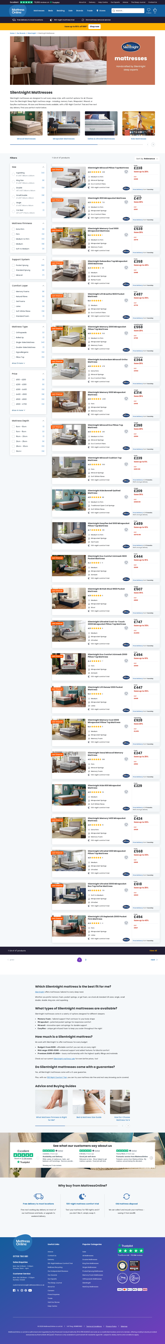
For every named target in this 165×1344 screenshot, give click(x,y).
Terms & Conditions (94, 1326)
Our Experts (115, 2)
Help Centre (103, 2)
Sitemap (124, 1326)
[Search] (113, 10)
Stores (102, 10)
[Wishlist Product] (126, 172)
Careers (51, 1290)
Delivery (92, 2)
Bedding (61, 10)
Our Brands (21, 33)
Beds (50, 10)
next (153, 959)
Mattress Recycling (55, 1267)
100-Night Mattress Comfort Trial (60, 1263)
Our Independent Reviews (58, 1271)
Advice (125, 2)
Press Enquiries (54, 1294)
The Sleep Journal (138, 2)
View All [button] (153, 950)
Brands (79, 10)
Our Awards (52, 1275)
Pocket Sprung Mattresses (92, 1271)
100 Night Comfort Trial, (57, 1077)
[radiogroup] (28, 192)
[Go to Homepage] (17, 11)
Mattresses (39, 10)
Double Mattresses (89, 1259)
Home (12, 33)
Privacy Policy (111, 1326)
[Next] (153, 144)
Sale (70, 10)
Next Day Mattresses (90, 1287)
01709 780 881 (20, 1256)
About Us (82, 2)
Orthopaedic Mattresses (92, 1279)
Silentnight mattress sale (64, 1059)
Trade (90, 10)
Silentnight (32, 33)
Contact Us (152, 2)
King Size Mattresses (90, 1263)
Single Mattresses (89, 1267)
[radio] (13, 174)
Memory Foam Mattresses (92, 1275)
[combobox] (147, 158)
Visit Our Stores (54, 1302)
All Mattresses (87, 1255)
